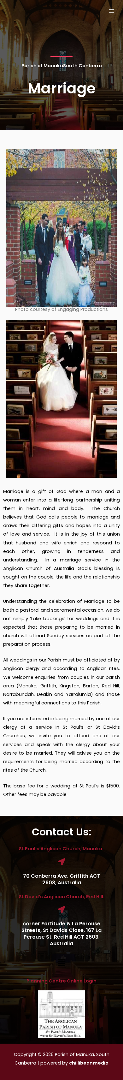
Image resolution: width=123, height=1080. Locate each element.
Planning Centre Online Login (61, 981)
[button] (61, 963)
